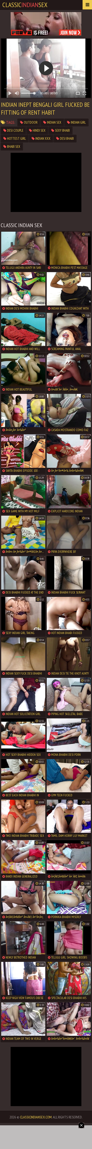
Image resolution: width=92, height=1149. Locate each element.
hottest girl (16, 138)
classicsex (24, 4)
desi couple (14, 130)
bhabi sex (13, 146)
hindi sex (39, 130)
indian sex (53, 122)
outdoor (30, 122)
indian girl (78, 122)
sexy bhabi (62, 130)
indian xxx (42, 138)
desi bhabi (66, 138)
